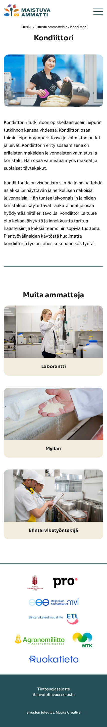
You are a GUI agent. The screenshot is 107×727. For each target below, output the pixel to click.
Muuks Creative (68, 712)
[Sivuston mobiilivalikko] (98, 11)
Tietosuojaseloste (53, 689)
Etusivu (26, 27)
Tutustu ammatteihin (51, 27)
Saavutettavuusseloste (54, 694)
